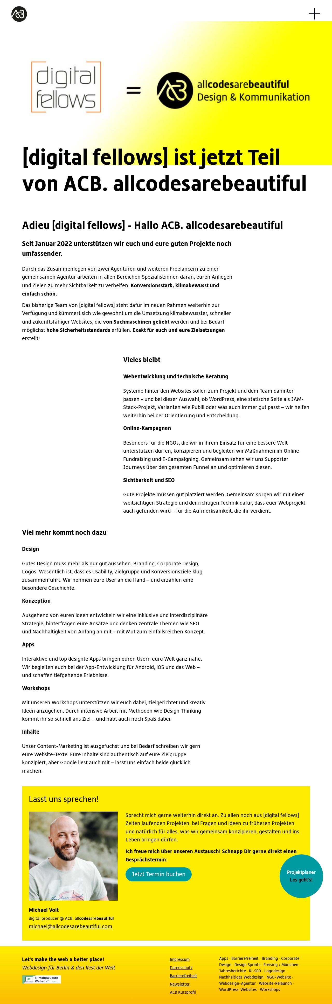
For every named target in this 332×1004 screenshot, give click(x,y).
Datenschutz (181, 968)
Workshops (270, 990)
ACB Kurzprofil (183, 992)
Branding (270, 958)
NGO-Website (279, 977)
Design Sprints (247, 965)
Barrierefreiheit (183, 976)
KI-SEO (255, 971)
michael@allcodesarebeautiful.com (70, 926)
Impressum (180, 960)
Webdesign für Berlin (46, 967)
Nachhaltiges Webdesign (241, 977)
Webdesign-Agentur (237, 983)
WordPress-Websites (238, 990)
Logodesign (274, 971)
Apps (223, 958)
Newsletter (180, 984)
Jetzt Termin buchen (158, 874)
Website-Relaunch (275, 983)
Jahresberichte (232, 971)
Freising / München (281, 965)
